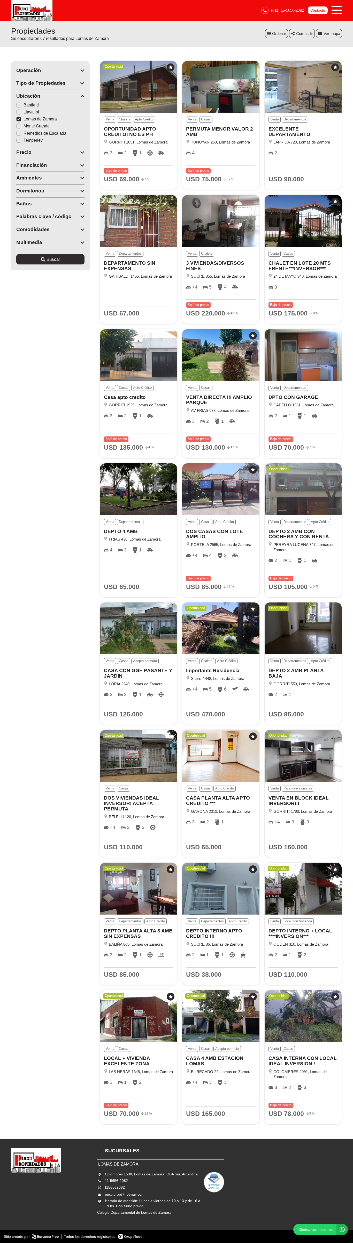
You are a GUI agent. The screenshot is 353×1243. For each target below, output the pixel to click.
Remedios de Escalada (45, 133)
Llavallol (31, 112)
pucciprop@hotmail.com (124, 1194)
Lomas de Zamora (40, 119)
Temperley (33, 140)
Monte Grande (37, 126)
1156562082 (114, 1187)
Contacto (317, 10)
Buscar (53, 259)
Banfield (31, 105)
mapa (335, 33)
